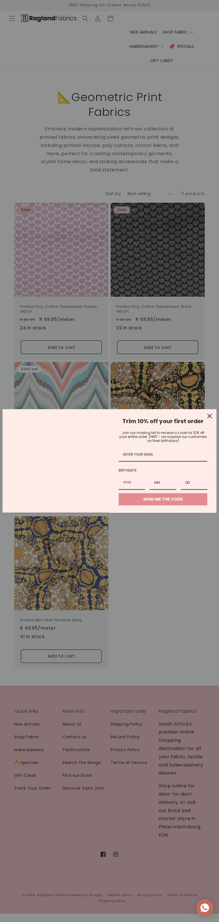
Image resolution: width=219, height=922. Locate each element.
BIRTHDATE (128, 470)
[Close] (209, 416)
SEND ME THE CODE (163, 499)
